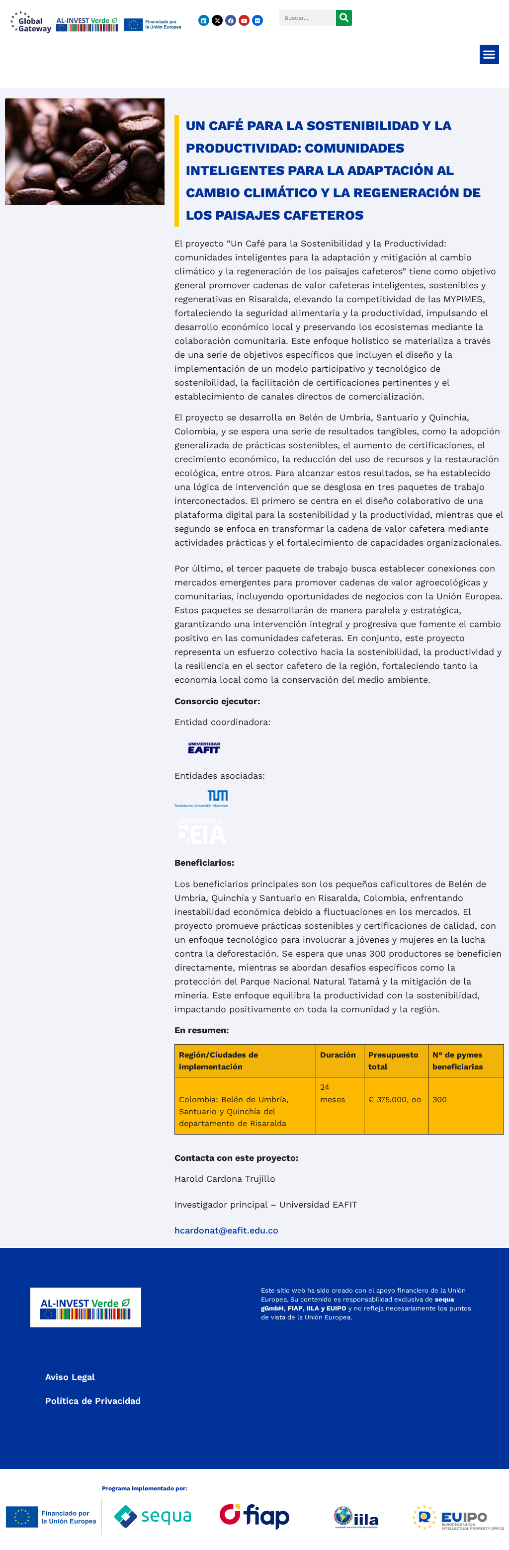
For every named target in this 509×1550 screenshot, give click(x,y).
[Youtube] (244, 20)
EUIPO (336, 1308)
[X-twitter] (217, 20)
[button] (489, 54)
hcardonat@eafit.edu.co (226, 1230)
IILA (312, 1308)
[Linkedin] (203, 20)
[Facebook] (230, 20)
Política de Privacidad (93, 1400)
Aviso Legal (70, 1377)
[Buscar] (344, 18)
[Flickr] (257, 20)
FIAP (295, 1308)
